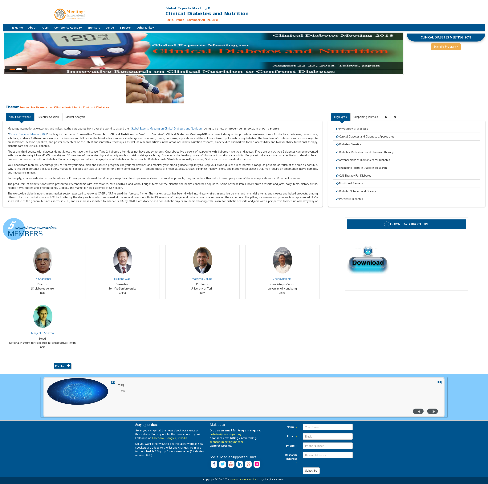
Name (291, 427)
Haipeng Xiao (122, 278)
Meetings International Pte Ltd (246, 479)
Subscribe (311, 470)
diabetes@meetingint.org (225, 434)
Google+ (170, 438)
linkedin (182, 438)
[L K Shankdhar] (43, 260)
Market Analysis (75, 116)
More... (59, 365)
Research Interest (291, 456)
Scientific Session (48, 116)
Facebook (158, 438)
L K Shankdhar (42, 278)
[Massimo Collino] (202, 260)
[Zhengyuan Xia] (282, 260)
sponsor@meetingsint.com (226, 441)
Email (291, 436)
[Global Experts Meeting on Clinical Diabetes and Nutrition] (101, 14)
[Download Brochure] (406, 259)
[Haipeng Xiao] (123, 260)
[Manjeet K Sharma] (43, 316)
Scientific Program (445, 46)
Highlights (340, 116)
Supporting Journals (365, 116)
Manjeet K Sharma (42, 333)
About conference (20, 116)
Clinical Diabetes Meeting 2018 (28, 134)
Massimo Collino (202, 278)
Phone (290, 445)
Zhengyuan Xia (282, 278)
